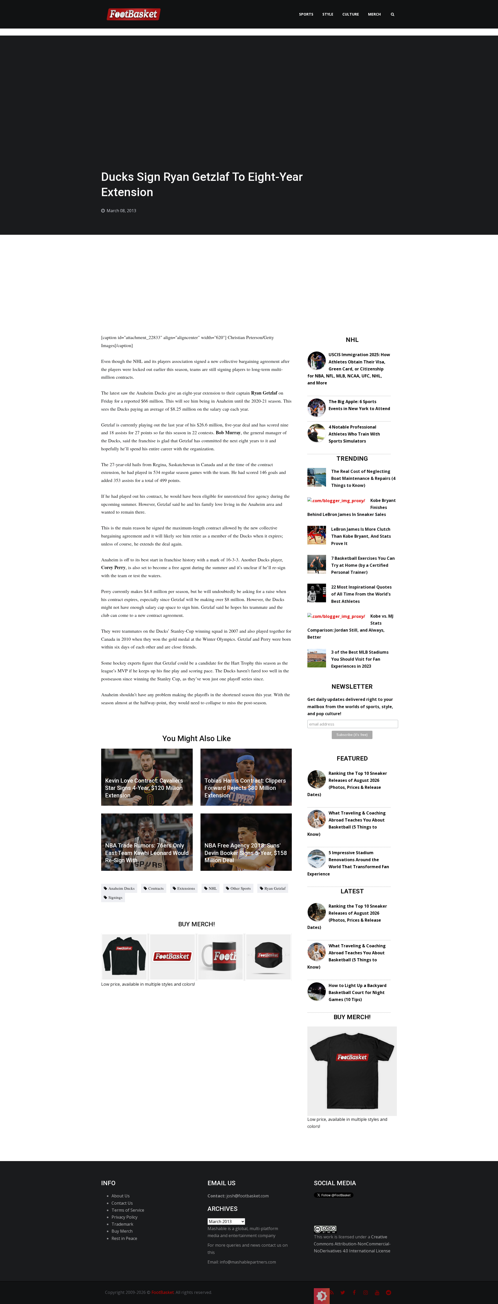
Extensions (186, 888)
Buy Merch (122, 1231)
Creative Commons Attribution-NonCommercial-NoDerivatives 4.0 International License (352, 1244)
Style (327, 14)
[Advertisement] (249, 273)
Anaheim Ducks (121, 888)
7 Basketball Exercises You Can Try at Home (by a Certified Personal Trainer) (363, 565)
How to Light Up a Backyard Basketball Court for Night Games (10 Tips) (357, 992)
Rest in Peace (124, 1238)
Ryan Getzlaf (275, 888)
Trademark (122, 1224)
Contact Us (122, 1203)
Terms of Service (128, 1210)
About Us (121, 1196)
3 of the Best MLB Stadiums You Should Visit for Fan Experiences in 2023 (360, 659)
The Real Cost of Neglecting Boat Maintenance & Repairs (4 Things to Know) (363, 478)
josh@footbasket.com (247, 1196)
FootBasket (162, 1292)
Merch (374, 14)
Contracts (156, 888)
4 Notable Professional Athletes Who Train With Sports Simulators (354, 434)
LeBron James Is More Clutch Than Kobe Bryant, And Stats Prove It (361, 536)
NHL (213, 888)
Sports (306, 14)
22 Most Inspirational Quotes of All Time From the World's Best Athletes (361, 594)
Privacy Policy (124, 1217)
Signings (115, 897)
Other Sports (241, 888)
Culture (350, 14)
